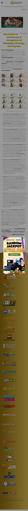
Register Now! (14, 254)
